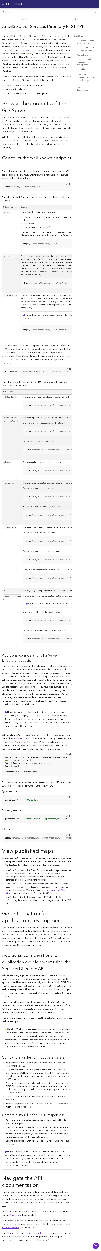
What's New (15, 1215)
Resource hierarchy (11, 1227)
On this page (80, 36)
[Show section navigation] (95, 4)
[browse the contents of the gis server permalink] (29, 110)
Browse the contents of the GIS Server (85, 42)
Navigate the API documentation (83, 89)
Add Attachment (21, 738)
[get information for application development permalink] (65, 920)
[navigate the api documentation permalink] (41, 1185)
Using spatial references (37, 1233)
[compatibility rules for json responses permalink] (66, 1115)
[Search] (76, 19)
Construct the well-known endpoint (86, 49)
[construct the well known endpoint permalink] (4, 164)
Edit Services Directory (29, 50)
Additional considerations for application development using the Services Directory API (87, 76)
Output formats (13, 1233)
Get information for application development (85, 62)
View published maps (86, 55)
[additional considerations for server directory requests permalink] (33, 660)
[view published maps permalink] (56, 851)
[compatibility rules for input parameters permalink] (66, 1057)
